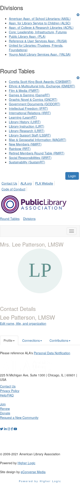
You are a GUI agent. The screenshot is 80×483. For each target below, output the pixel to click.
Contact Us (9, 183)
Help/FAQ (7, 395)
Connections (31, 340)
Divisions (29, 218)
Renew (5, 408)
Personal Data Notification (52, 353)
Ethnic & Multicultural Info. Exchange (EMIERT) (42, 86)
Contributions (59, 340)
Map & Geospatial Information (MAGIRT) (37, 139)
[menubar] (40, 185)
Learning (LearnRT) (23, 117)
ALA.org (26, 183)
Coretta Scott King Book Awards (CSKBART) (40, 81)
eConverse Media (33, 472)
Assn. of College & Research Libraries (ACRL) (41, 27)
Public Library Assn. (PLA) (27, 36)
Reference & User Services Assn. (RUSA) (38, 41)
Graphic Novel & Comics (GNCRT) (33, 99)
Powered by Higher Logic (40, 481)
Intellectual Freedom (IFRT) (28, 108)
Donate (5, 413)
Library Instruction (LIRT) (26, 126)
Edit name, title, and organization (23, 323)
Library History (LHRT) (25, 122)
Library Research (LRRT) (26, 131)
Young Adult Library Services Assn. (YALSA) (40, 54)
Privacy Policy (9, 390)
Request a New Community (19, 417)
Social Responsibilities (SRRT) (30, 157)
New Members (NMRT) (25, 144)
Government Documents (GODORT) (34, 104)
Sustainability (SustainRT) (27, 162)
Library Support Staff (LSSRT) (30, 135)
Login (72, 176)
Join (3, 404)
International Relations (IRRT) (30, 113)
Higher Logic (26, 463)
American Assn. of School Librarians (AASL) (40, 18)
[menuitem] (10, 183)
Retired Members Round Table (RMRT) (36, 153)
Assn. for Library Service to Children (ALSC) (40, 23)
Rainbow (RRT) (20, 148)
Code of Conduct (13, 189)
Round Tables (10, 218)
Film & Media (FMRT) (24, 90)
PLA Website (44, 183)
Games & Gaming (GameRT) (29, 95)
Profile (8, 340)
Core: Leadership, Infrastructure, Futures (38, 32)
